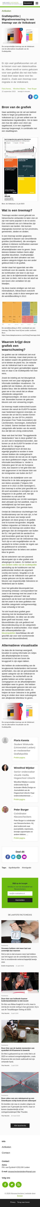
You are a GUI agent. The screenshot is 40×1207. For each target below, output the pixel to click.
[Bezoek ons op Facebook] (5, 1185)
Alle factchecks (20, 1126)
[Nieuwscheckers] (12, 3)
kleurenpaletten (8, 633)
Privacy (12, 1202)
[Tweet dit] (36, 97)
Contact (6, 1152)
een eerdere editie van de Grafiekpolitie (19, 565)
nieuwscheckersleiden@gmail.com (22, 1171)
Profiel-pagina (19, 758)
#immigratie (26, 868)
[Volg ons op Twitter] (12, 1185)
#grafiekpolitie (14, 868)
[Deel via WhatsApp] (18, 857)
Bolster (20, 1196)
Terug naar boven (23, 1202)
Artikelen (6, 11)
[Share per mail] (24, 857)
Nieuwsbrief (28, 3)
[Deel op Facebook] (30, 97)
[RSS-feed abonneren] (19, 1185)
